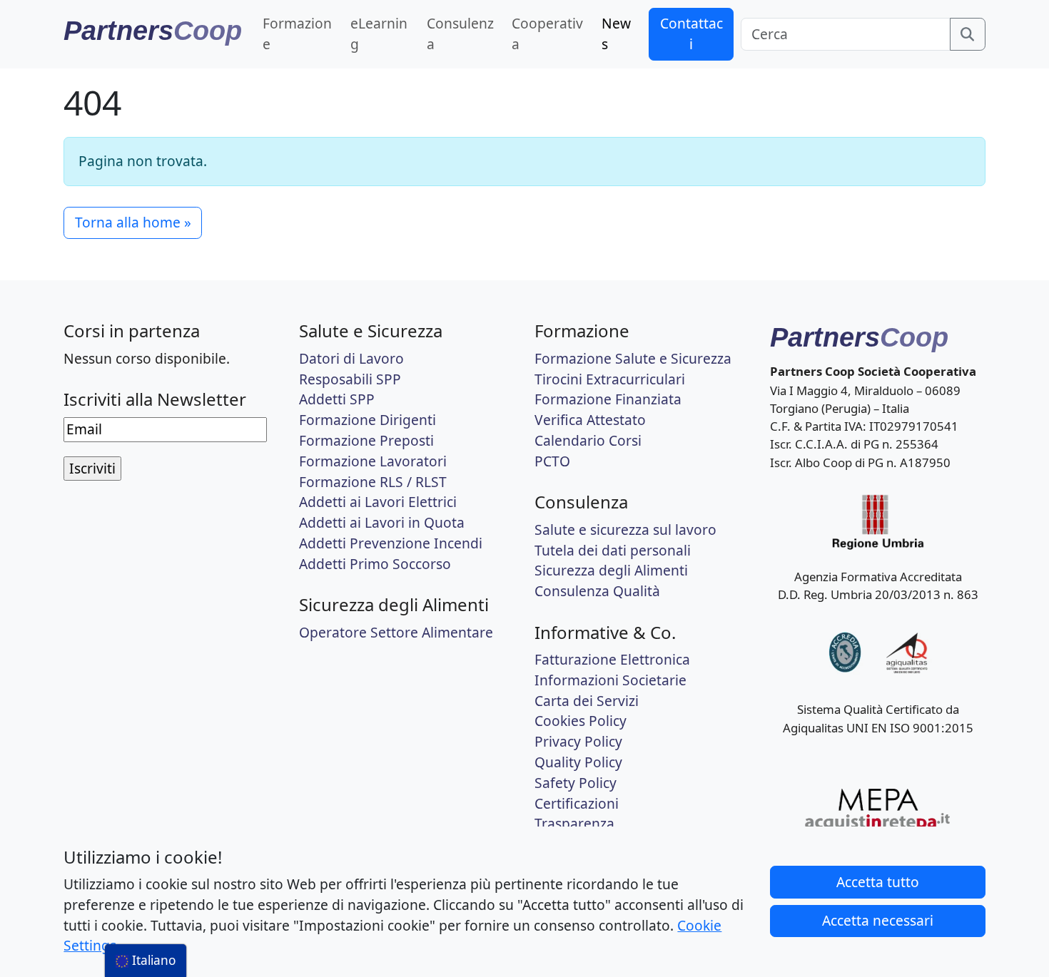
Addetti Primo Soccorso (375, 563)
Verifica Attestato (590, 419)
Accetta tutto (877, 881)
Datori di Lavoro (351, 358)
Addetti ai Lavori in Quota (382, 522)
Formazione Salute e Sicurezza (632, 358)
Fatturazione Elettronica (612, 659)
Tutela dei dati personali (612, 550)
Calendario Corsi (588, 440)
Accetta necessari (877, 920)
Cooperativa (547, 33)
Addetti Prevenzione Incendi (390, 543)
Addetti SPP (337, 399)
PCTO (552, 461)
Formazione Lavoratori (373, 461)
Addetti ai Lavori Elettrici (378, 501)
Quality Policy (578, 762)
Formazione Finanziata (607, 399)
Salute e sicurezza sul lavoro (625, 529)
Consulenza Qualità (597, 590)
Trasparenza (574, 823)
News (616, 33)
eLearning (378, 33)
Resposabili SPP (350, 379)
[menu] (145, 960)
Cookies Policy (580, 720)
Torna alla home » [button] (133, 222)
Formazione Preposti (366, 440)
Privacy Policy (578, 741)
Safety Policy (575, 782)
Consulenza (460, 33)
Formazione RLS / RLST (373, 481)
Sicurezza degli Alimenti (611, 570)
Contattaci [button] (691, 33)
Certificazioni (576, 803)
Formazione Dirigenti (367, 419)
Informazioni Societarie (610, 680)
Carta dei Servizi (586, 700)
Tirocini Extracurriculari (609, 379)
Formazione (297, 33)
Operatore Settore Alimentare (396, 632)
